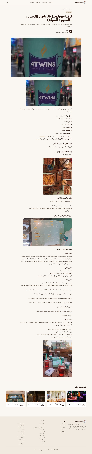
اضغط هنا (38, 139)
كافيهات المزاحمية (20, 435)
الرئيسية (50, 2)
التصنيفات (44, 2)
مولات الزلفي (21, 441)
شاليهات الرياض (21, 427)
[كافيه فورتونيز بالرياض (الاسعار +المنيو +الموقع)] (46, 93)
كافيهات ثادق (21, 439)
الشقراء (22, 429)
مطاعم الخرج (42, 429)
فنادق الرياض (21, 437)
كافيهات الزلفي (21, 425)
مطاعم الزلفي (42, 435)
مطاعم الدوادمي (42, 433)
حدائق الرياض (21, 443)
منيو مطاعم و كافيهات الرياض (39, 427)
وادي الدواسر (42, 439)
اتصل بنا (32, 2)
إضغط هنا (42, 136)
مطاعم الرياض (42, 423)
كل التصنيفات (62, 425)
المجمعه (43, 431)
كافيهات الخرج (42, 437)
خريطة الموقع (62, 431)
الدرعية (43, 441)
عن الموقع (38, 2)
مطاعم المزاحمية (21, 423)
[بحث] (7, 2)
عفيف (43, 443)
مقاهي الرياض (64, 8)
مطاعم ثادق (22, 433)
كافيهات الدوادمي (20, 431)
